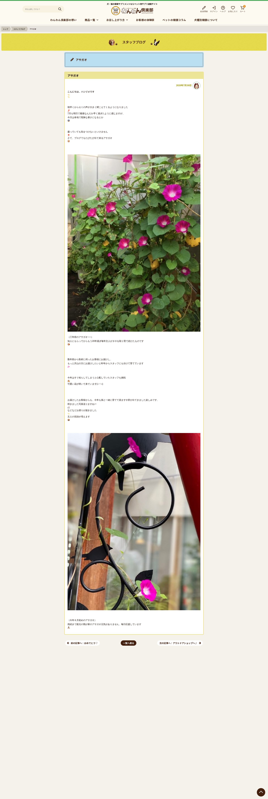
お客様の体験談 (145, 20)
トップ (5, 29)
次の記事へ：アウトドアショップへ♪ (178, 643)
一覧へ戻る (128, 643)
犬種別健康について (206, 20)
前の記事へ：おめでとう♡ (84, 643)
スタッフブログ (19, 29)
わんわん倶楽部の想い (63, 20)
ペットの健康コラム (174, 20)
